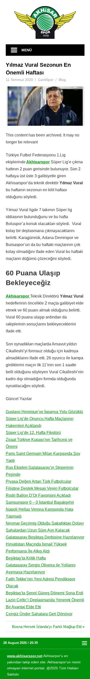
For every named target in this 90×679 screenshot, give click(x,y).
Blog (62, 80)
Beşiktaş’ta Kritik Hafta (26, 558)
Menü (27, 50)
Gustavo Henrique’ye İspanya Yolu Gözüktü (44, 412)
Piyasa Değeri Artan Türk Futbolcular (38, 481)
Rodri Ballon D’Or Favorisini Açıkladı (38, 495)
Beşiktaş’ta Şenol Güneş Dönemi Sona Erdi (44, 593)
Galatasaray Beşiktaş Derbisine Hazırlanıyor (45, 537)
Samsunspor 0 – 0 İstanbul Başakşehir (40, 502)
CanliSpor (46, 80)
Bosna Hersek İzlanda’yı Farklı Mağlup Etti (47, 626)
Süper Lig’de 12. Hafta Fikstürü (33, 433)
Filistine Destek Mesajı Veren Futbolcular (42, 488)
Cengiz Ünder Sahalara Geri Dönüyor (39, 614)
